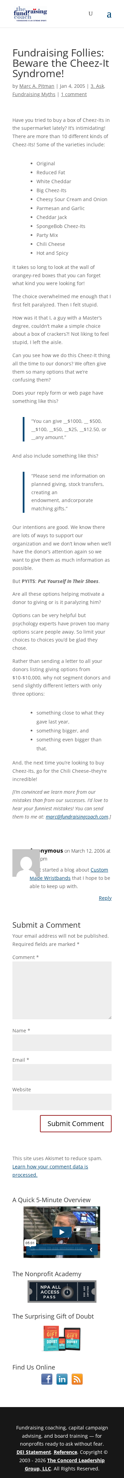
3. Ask (97, 86)
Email (20, 1060)
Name (21, 1030)
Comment (25, 957)
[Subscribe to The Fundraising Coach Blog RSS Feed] (77, 1383)
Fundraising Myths (33, 94)
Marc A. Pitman (36, 86)
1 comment (74, 94)
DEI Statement (34, 1452)
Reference (65, 1452)
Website (21, 1089)
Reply (105, 898)
